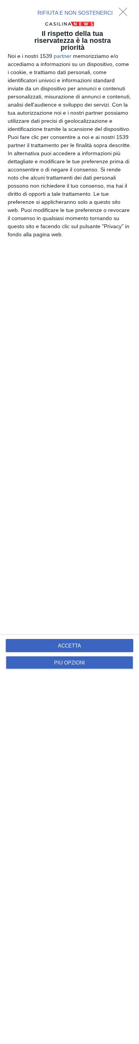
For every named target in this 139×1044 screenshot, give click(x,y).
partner (62, 56)
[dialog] (69, 522)
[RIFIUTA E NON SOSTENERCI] (125, 14)
